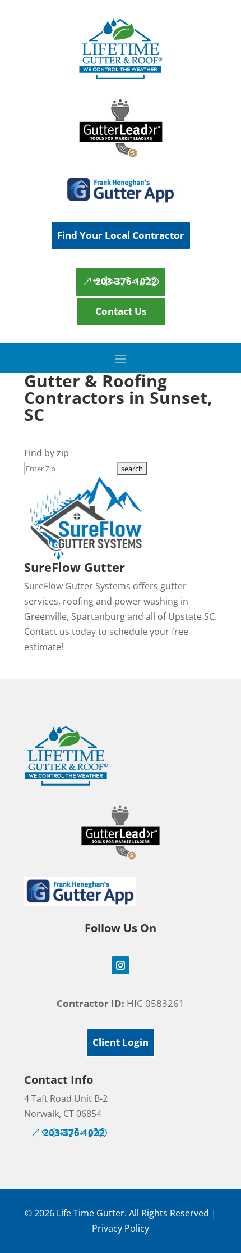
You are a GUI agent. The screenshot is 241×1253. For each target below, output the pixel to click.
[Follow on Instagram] (120, 965)
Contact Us (120, 311)
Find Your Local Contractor (120, 235)
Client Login (120, 1042)
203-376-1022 (126, 281)
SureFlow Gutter (74, 567)
